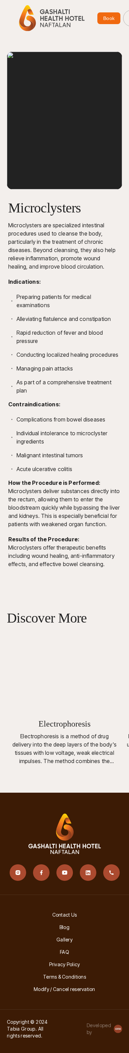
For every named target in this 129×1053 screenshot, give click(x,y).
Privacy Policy (64, 964)
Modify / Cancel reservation (64, 989)
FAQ (64, 952)
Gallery (64, 939)
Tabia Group (21, 1029)
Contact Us (64, 915)
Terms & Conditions (64, 977)
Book (109, 18)
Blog (64, 927)
